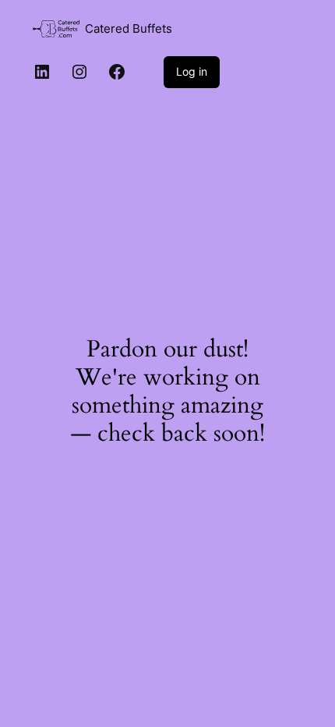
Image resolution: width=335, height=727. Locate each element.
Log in (191, 71)
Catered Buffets (128, 29)
